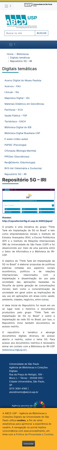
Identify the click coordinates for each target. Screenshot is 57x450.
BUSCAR (41, 33)
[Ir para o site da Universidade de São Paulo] (38, 4)
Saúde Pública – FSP (16, 115)
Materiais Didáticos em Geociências (24, 103)
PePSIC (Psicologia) (15, 144)
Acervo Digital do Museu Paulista (23, 80)
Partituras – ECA (14, 109)
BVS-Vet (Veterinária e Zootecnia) (23, 168)
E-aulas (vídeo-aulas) (16, 139)
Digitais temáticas (20, 57)
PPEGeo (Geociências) (17, 156)
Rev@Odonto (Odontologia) (20, 162)
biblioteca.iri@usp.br (14, 349)
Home (10, 54)
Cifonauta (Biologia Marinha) (20, 150)
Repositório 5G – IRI (15, 174)
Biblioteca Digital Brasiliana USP (22, 133)
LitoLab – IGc (12, 92)
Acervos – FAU (13, 86)
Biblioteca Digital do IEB (18, 127)
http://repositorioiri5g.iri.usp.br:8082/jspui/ (27, 221)
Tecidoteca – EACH (15, 121)
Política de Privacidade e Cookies (34, 434)
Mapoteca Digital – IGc (17, 98)
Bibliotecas (23, 54)
